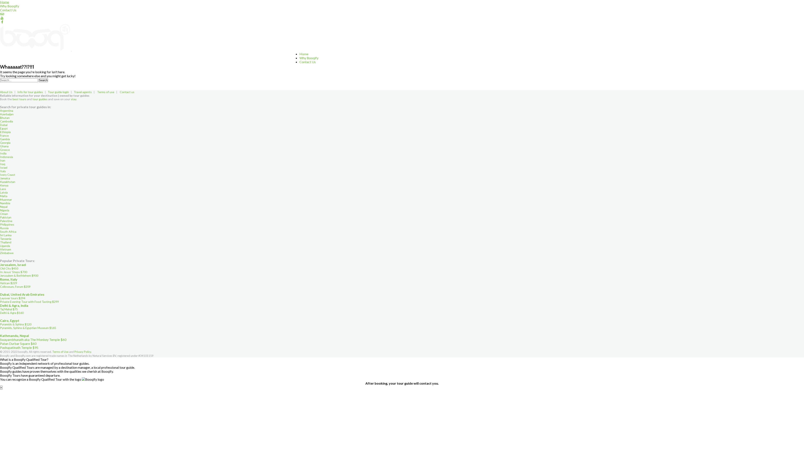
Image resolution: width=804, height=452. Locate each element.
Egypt (4, 128)
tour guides (40, 99)
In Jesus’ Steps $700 (13, 272)
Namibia (5, 203)
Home (4, 2)
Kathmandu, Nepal (14, 336)
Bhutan (5, 117)
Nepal (4, 206)
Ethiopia (5, 132)
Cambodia (6, 121)
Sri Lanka (6, 235)
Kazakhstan (7, 182)
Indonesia (6, 157)
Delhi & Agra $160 (12, 313)
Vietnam (5, 249)
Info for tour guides (30, 92)
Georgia (5, 142)
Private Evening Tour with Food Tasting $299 (29, 301)
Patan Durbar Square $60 (18, 343)
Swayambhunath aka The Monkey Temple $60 (33, 340)
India (3, 153)
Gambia (5, 139)
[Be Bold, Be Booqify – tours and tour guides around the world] (35, 50)
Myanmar (6, 199)
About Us (6, 92)
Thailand (5, 242)
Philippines (7, 224)
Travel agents (83, 92)
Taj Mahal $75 (9, 309)
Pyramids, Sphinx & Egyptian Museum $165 (28, 328)
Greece (5, 150)
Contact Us (8, 10)
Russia (4, 228)
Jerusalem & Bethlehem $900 (19, 275)
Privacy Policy (82, 351)
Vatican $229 (8, 283)
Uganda (5, 246)
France (4, 135)
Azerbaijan (7, 114)
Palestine (6, 221)
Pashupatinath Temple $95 (19, 347)
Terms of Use (60, 351)
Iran (2, 160)
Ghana (4, 146)
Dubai (4, 125)
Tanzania (5, 238)
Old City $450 (9, 268)
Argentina (6, 110)
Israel (3, 167)
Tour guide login (58, 92)
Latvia (4, 192)
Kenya (4, 185)
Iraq (2, 164)
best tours (19, 99)
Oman (4, 214)
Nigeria (4, 210)
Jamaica (5, 178)
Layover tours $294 (12, 298)
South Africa (8, 231)
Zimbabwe (7, 253)
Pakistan (5, 217)
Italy (3, 171)
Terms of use (105, 92)
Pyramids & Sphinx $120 (15, 324)
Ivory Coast (7, 174)
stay (73, 99)
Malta (3, 196)
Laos (3, 189)
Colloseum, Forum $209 (15, 286)
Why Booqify (9, 6)
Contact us (127, 92)
